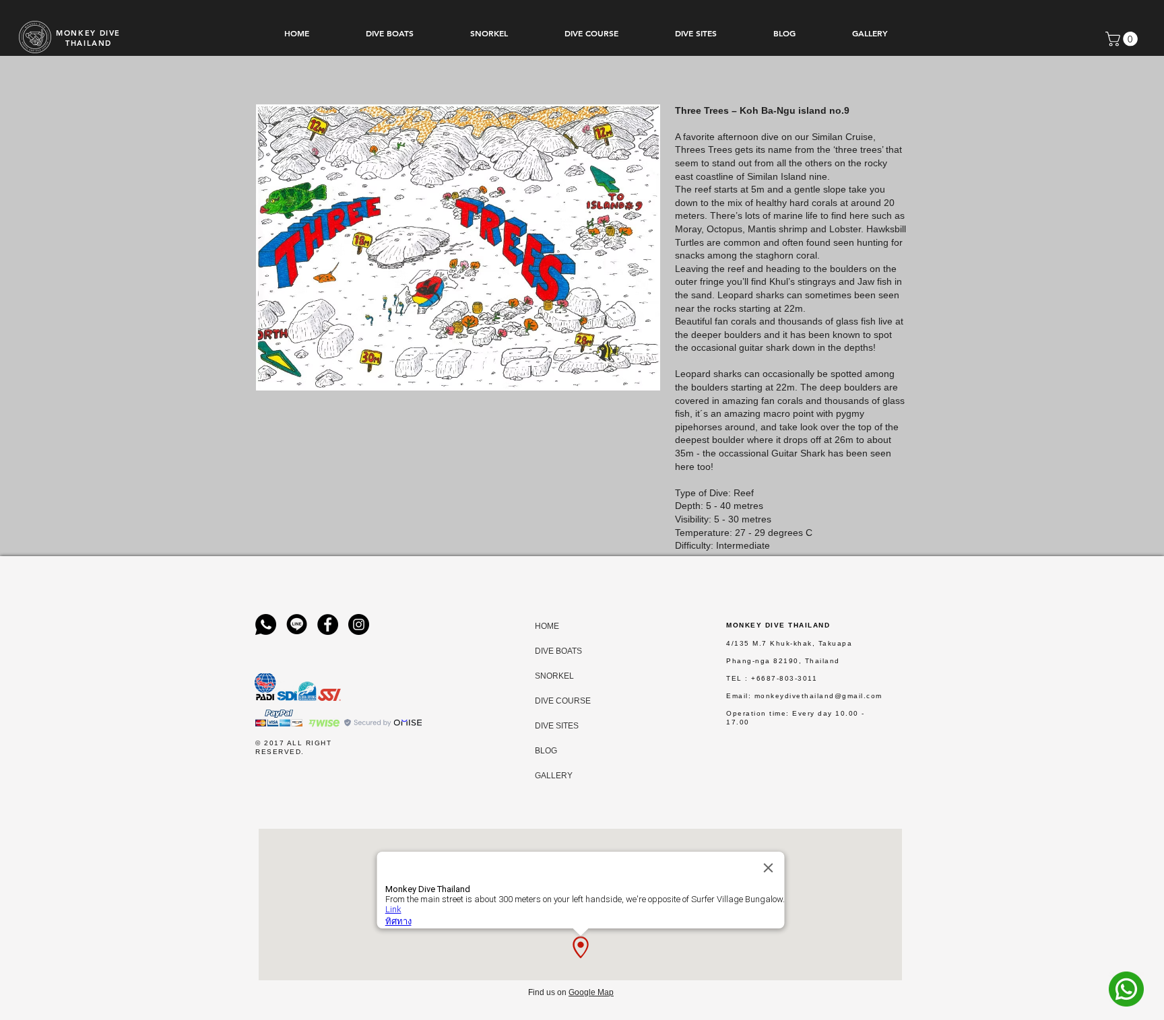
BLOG (546, 750)
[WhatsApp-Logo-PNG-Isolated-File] (265, 624)
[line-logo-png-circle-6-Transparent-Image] (296, 624)
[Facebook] (327, 624)
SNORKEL (547, 676)
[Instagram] (358, 624)
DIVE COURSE (547, 701)
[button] (1123, 39)
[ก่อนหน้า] (74, 306)
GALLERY (547, 775)
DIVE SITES (547, 725)
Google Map (591, 992)
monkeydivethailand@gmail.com (818, 696)
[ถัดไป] (1090, 306)
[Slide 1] (582, 529)
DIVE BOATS (547, 651)
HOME (547, 626)
